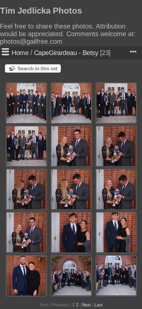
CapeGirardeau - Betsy (66, 52)
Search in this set (37, 68)
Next (86, 304)
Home (20, 52)
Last (98, 304)
